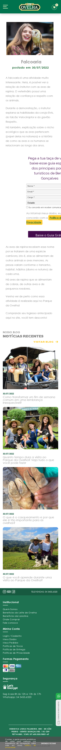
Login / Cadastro (12, 635)
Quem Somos (10, 609)
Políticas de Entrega (14, 649)
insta (4, 591)
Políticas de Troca (13, 646)
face (13, 591)
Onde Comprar (11, 619)
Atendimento (58, 696)
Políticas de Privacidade (16, 652)
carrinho (55, 7)
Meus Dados (10, 639)
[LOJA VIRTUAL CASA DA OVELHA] (29, 7)
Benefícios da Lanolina (15, 616)
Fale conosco (10, 622)
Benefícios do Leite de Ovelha (20, 612)
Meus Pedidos (10, 642)
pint (9, 592)
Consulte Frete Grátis (58, 713)
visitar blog (43, 341)
